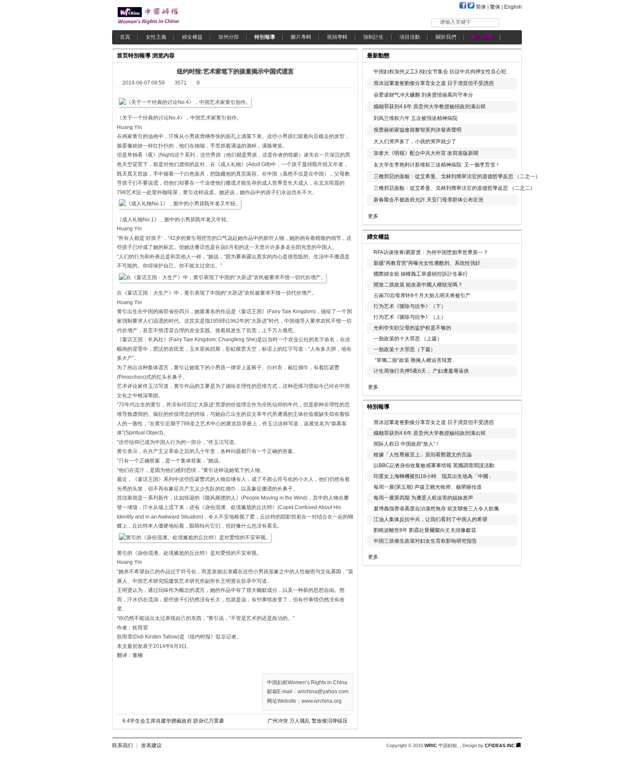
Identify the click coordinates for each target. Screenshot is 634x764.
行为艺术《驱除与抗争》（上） (409, 317)
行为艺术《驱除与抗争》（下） (409, 306)
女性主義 (156, 37)
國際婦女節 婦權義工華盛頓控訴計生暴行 (420, 274)
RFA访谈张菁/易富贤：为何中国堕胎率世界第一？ (430, 252)
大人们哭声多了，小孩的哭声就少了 (414, 141)
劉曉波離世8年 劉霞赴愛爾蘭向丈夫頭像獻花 (424, 530)
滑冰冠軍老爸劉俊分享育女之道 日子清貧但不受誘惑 (433, 83)
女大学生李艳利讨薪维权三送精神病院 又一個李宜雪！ (436, 165)
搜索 (510, 22)
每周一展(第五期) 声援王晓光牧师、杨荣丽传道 (427, 487)
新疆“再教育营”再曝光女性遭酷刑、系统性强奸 (426, 263)
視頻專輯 (337, 37)
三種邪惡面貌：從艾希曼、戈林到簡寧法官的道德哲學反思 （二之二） (454, 188)
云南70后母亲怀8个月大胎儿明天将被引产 (422, 295)
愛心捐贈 (482, 37)
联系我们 (122, 745)
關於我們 (446, 37)
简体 (481, 7)
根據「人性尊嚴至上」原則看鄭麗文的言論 (422, 455)
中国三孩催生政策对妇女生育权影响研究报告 (425, 541)
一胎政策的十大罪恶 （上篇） (407, 339)
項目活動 (409, 37)
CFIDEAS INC (500, 745)
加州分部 (228, 37)
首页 (122, 55)
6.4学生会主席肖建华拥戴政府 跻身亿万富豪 (173, 721)
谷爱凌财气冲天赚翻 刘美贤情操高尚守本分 (423, 95)
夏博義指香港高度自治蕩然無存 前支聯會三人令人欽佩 (436, 509)
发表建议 (151, 745)
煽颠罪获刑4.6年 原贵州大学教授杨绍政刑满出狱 (429, 107)
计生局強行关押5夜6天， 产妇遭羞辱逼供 (421, 371)
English (513, 7)
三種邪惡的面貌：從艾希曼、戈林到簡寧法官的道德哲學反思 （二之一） (456, 176)
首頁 (125, 37)
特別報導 (264, 37)
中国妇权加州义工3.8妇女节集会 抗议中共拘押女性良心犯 (439, 72)
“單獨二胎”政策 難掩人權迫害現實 (412, 360)
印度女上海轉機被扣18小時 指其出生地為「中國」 (433, 476)
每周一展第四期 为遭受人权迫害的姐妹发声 (423, 498)
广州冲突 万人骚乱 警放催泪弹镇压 (307, 721)
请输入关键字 (455, 22)
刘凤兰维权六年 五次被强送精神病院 (415, 118)
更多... (509, 235)
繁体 (495, 7)
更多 (373, 216)
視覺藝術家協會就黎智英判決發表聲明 (417, 130)
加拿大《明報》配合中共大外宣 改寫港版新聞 (425, 153)
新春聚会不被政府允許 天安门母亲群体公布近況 (428, 200)
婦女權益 (192, 37)
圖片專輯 (301, 37)
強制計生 (373, 37)
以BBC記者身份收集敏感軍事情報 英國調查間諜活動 (433, 465)
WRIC (430, 745)
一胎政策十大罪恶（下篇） (404, 349)
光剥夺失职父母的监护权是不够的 (412, 328)
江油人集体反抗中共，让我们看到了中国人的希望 (430, 519)
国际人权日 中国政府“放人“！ (406, 444)
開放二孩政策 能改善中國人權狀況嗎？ (418, 285)
